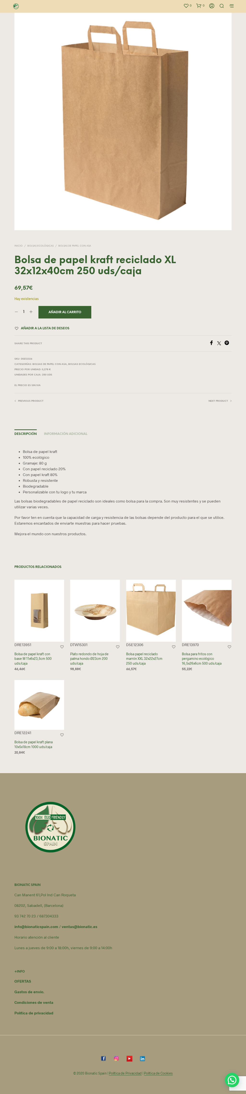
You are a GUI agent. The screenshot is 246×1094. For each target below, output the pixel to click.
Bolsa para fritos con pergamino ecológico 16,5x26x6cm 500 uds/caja (201, 658)
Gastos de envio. (29, 991)
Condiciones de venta (33, 1002)
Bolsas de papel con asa (74, 246)
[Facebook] (213, 343)
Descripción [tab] (25, 434)
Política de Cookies (158, 1073)
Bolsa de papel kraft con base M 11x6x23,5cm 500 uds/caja (33, 658)
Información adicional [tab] (65, 434)
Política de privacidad (33, 1013)
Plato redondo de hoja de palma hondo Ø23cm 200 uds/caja (89, 658)
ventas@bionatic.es (79, 926)
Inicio (18, 246)
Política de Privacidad (125, 1073)
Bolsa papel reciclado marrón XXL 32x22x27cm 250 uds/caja (144, 658)
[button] (187, 5)
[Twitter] (220, 343)
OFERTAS (22, 981)
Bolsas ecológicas (40, 246)
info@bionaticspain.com (36, 926)
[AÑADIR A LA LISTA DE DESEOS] (62, 647)
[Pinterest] (228, 343)
